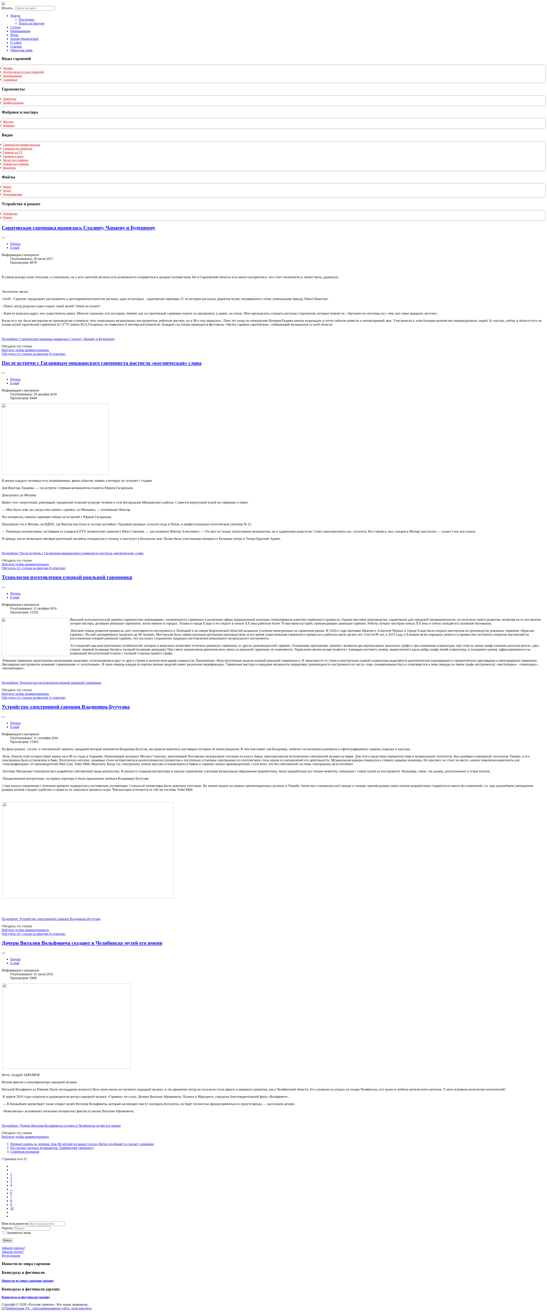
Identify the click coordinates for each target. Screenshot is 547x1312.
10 (12, 1208)
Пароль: (7, 1228)
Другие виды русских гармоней (23, 72)
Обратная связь (21, 50)
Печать (15, 244)
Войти (7, 1240)
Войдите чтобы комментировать (25, 350)
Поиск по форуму (32, 23)
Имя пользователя (15, 1223)
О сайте (16, 42)
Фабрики (9, 125)
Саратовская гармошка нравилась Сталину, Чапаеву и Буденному (78, 227)
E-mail (14, 247)
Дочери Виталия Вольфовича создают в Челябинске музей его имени (82, 943)
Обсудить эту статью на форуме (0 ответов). (34, 354)
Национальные (12, 75)
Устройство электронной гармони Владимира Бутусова (66, 706)
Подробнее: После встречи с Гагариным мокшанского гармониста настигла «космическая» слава (72, 553)
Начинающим (20, 31)
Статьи (15, 27)
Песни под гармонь (15, 160)
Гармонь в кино (13, 156)
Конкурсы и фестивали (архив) (26, 1297)
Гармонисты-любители (17, 148)
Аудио (7, 190)
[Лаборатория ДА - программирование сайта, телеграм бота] (46, 1308)
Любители (9, 98)
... (11, 1189)
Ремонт (7, 217)
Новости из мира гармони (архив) (28, 1281)
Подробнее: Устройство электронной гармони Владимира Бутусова (51, 919)
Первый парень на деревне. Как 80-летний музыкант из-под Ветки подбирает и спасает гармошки (82, 1144)
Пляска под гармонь (16, 164)
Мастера (8, 121)
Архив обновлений (24, 39)
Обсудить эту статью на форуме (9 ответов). (34, 934)
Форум (15, 15)
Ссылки (16, 46)
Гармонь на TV (13, 152)
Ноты (14, 35)
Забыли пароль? (13, 1248)
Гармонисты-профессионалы (21, 144)
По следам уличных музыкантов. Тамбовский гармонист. (52, 1148)
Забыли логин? (13, 1252)
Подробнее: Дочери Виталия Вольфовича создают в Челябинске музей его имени (61, 1125)
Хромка (8, 68)
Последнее (26, 19)
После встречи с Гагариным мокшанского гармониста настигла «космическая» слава (101, 363)
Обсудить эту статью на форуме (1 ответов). (34, 697)
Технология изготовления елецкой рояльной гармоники (67, 577)
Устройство (10, 213)
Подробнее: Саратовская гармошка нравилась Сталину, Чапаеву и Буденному (58, 339)
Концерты (9, 167)
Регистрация (11, 1255)
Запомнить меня (19, 1233)
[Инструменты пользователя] (3, 237)
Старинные (10, 79)
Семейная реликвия (24, 1151)
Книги (7, 186)
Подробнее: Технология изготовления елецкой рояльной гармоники (51, 682)
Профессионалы (13, 102)
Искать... (8, 8)
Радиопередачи (12, 194)
